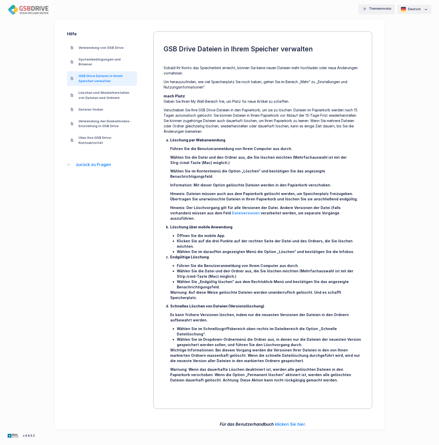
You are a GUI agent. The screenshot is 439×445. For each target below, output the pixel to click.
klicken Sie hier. (290, 424)
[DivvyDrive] (32, 9)
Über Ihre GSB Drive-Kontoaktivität (95, 140)
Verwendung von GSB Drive (101, 48)
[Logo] (14, 435)
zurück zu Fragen (93, 164)
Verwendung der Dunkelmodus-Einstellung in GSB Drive (105, 123)
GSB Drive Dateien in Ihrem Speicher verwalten (101, 78)
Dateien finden (91, 109)
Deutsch (414, 9)
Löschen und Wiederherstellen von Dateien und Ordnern (104, 95)
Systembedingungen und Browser (100, 61)
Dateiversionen (246, 213)
